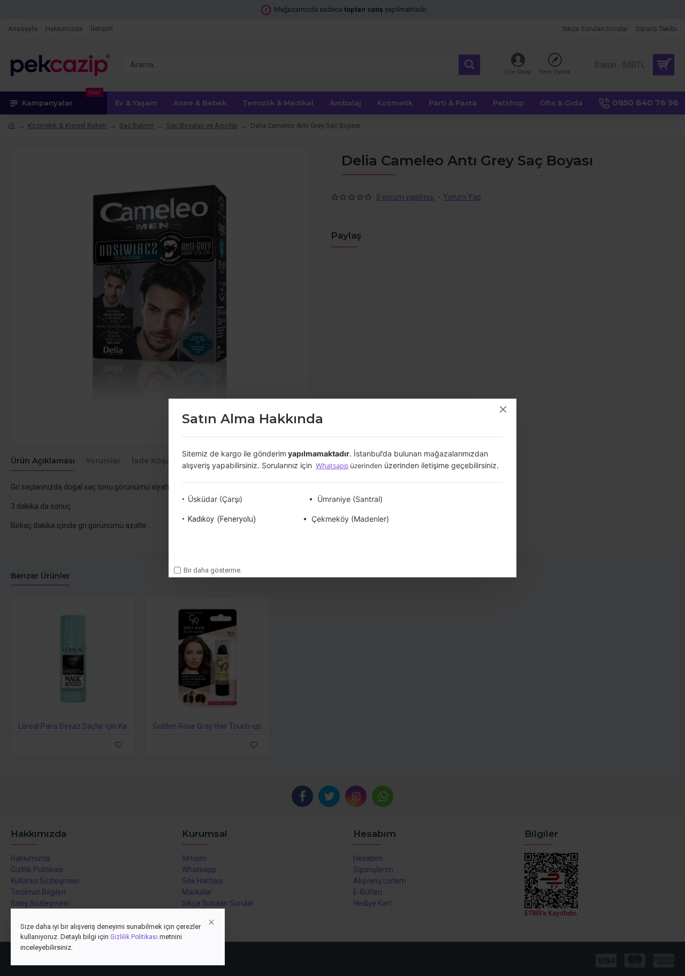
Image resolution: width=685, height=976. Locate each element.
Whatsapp (332, 465)
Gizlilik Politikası (134, 937)
